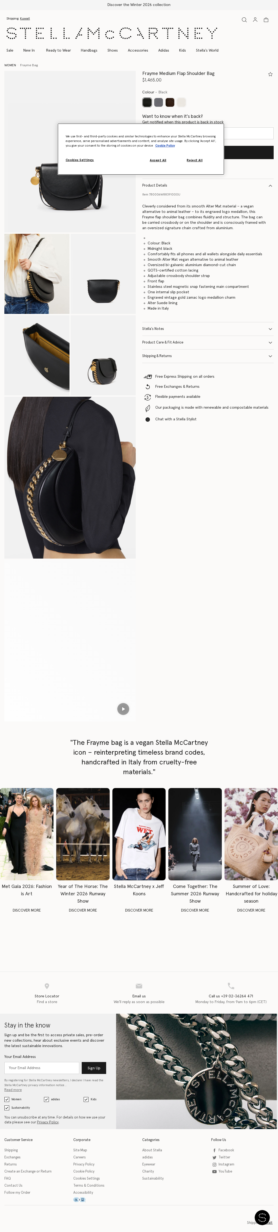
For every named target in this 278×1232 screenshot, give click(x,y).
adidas (55, 1099)
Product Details (154, 185)
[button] (37, 274)
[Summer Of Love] (251, 834)
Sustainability (20, 1107)
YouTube (225, 1171)
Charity (148, 1171)
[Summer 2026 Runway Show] (195, 834)
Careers (79, 1157)
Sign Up (94, 1068)
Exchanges (12, 1157)
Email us (139, 996)
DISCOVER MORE (27, 910)
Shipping (11, 1150)
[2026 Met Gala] (26, 834)
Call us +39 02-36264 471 (231, 996)
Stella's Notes (153, 329)
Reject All (195, 160)
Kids (93, 1099)
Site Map (80, 1150)
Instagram (226, 1164)
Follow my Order (17, 1193)
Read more (13, 1090)
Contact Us (13, 1185)
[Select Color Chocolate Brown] (170, 102)
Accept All (158, 160)
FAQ (7, 1178)
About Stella (152, 1150)
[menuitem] (29, 50)
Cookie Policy (83, 1171)
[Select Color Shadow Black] (158, 102)
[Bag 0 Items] (266, 20)
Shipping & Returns (157, 356)
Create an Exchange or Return (28, 1171)
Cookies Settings (86, 1178)
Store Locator (47, 996)
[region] (141, 149)
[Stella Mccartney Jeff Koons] (139, 834)
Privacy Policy (48, 1122)
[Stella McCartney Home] (112, 33)
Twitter (224, 1157)
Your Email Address (20, 1057)
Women (16, 1099)
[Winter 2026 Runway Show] (83, 834)
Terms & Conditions (89, 1185)
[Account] (255, 19)
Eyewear (148, 1164)
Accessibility (83, 1193)
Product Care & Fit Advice (162, 342)
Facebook (226, 1150)
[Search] (244, 19)
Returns (10, 1164)
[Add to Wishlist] (270, 74)
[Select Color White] (181, 102)
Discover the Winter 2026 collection (139, 5)
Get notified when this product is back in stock (183, 122)
